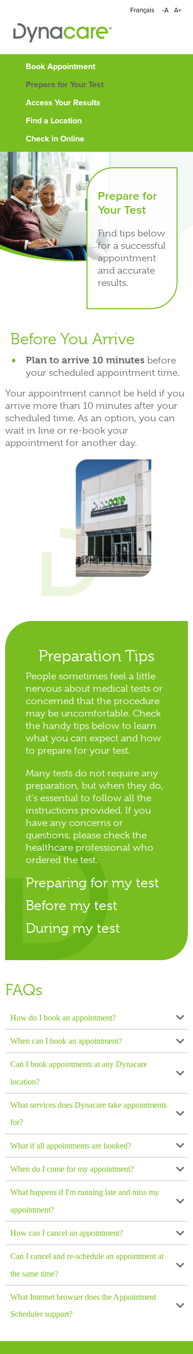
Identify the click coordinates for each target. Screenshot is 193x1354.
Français (142, 10)
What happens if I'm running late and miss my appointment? (84, 1201)
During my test (73, 928)
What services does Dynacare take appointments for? (88, 1113)
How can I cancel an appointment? (66, 1233)
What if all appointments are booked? (70, 1145)
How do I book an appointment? (63, 1017)
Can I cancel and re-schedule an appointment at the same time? (87, 1265)
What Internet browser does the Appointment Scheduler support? (83, 1305)
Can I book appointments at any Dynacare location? (78, 1073)
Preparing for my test (92, 882)
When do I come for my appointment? (72, 1169)
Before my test (71, 905)
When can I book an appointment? (66, 1041)
